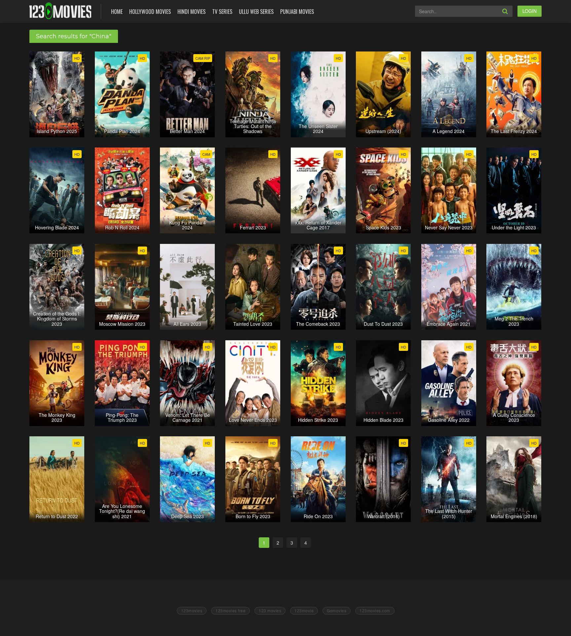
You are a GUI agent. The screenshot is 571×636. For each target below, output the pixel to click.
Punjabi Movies (297, 12)
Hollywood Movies (150, 12)
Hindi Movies (191, 12)
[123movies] (60, 10)
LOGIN (529, 11)
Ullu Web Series (256, 12)
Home (117, 12)
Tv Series (222, 12)
